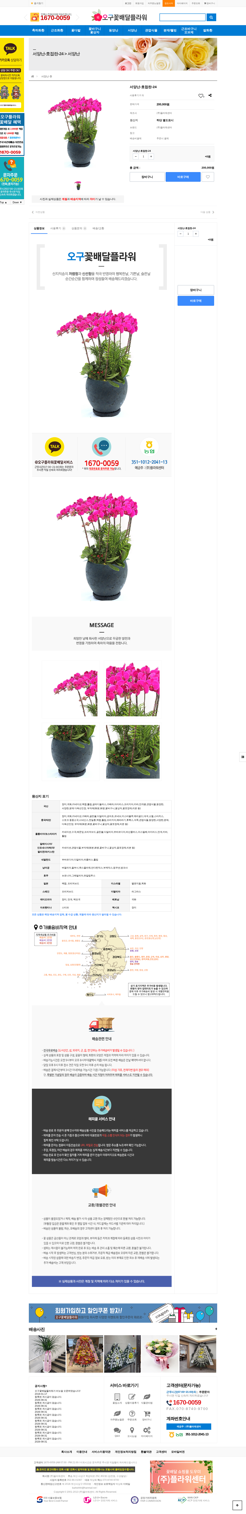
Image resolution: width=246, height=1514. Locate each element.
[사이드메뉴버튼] (242, 757)
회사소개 (66, 1451)
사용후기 (57, 228)
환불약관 (146, 1451)
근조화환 (57, 30)
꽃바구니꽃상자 (95, 30)
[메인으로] (33, 76)
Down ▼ (17, 202)
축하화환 (38, 30)
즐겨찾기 (38, 3)
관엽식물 (151, 30)
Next (77, 17)
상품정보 (39, 228)
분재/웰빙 (170, 30)
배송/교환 (98, 228)
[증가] (151, 156)
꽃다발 (76, 30)
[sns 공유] (210, 95)
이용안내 (81, 1451)
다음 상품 (205, 212)
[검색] (211, 17)
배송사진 (123, 1329)
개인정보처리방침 (125, 1451)
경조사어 (169, 3)
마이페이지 (182, 3)
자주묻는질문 (154, 3)
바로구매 (183, 176)
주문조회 (196, 3)
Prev (25, 17)
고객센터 (161, 1451)
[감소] (136, 156)
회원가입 (139, 3)
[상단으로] (237, 1505)
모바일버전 (178, 1451)
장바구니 (210, 3)
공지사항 (41, 1385)
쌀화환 (207, 30)
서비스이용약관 (101, 1451)
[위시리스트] (208, 177)
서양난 (132, 30)
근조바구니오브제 (189, 30)
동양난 (113, 30)
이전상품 (40, 212)
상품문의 (78, 228)
